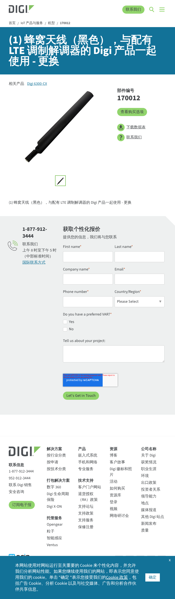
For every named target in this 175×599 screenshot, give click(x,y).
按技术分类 (56, 469)
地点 (145, 503)
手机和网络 (87, 462)
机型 (51, 23)
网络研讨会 (119, 515)
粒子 (50, 531)
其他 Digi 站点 (152, 516)
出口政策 (148, 482)
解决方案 (54, 448)
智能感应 (54, 538)
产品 (82, 448)
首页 (12, 23)
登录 (113, 502)
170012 (65, 23)
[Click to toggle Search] (152, 10)
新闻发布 (148, 523)
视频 (113, 509)
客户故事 (117, 462)
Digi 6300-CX (37, 83)
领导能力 (148, 496)
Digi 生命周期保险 (58, 496)
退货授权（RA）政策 (88, 496)
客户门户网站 (89, 487)
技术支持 (85, 480)
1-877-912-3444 (21, 471)
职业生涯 (148, 469)
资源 (113, 448)
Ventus (52, 545)
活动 (113, 481)
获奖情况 (148, 462)
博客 (113, 455)
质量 (145, 530)
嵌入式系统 (87, 455)
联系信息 (16, 464)
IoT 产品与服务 (32, 23)
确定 (152, 577)
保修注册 (85, 527)
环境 (145, 475)
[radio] (114, 322)
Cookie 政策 (117, 577)
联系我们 (133, 9)
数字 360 (54, 487)
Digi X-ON (54, 506)
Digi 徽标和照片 (121, 471)
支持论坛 (85, 506)
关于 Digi (148, 455)
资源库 (115, 495)
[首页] (28, 9)
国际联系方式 (33, 262)
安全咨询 (16, 491)
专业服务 (85, 469)
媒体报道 (148, 510)
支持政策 (85, 513)
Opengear (55, 524)
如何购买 (117, 488)
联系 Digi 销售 (20, 485)
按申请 (52, 462)
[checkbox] (114, 326)
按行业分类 (56, 455)
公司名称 (148, 448)
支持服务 (85, 520)
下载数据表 (136, 127)
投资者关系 (150, 489)
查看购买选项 (132, 112)
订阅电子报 (21, 504)
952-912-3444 (20, 478)
